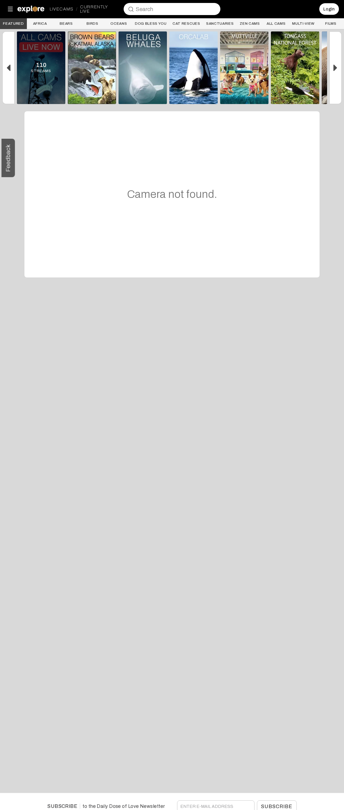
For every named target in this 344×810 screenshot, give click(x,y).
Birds (92, 24)
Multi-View (303, 24)
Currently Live (94, 9)
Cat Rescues (186, 24)
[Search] (131, 9)
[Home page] (30, 9)
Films (330, 24)
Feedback (8, 158)
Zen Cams (250, 24)
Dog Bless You (151, 24)
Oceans (118, 24)
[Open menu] (10, 9)
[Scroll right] (335, 67)
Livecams (62, 9)
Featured (13, 24)
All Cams (276, 24)
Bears (66, 24)
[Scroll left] (8, 67)
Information (41, 97)
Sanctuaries (220, 24)
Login (329, 9)
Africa (40, 24)
